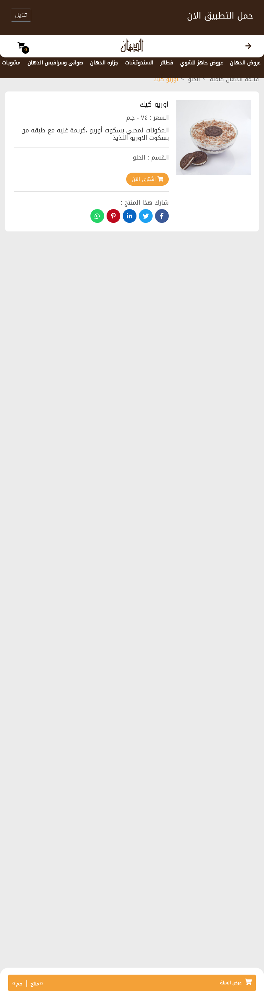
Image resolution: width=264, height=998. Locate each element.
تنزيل (21, 15)
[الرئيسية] (248, 46)
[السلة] (21, 46)
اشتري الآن (144, 179)
